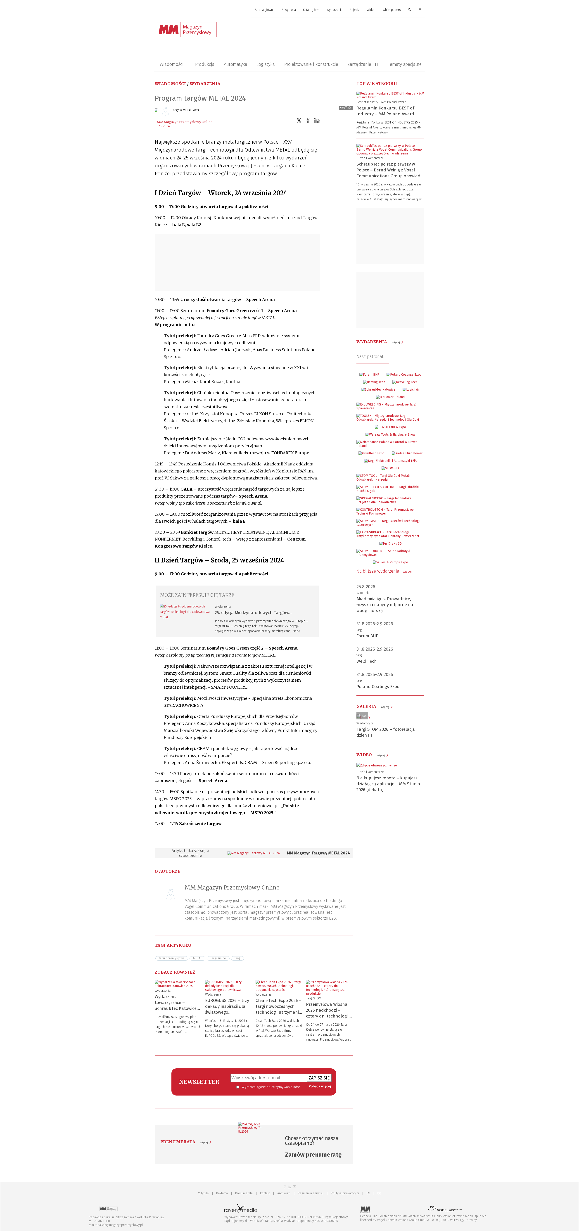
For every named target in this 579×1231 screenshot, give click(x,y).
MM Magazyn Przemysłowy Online (184, 122)
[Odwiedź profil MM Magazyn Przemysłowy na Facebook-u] (284, 1187)
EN (368, 1193)
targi (359, 630)
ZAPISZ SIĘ (319, 1078)
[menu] (289, 10)
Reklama (222, 1193)
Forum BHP (367, 635)
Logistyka (265, 64)
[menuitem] (264, 10)
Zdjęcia (355, 10)
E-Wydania (289, 10)
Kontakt (265, 1193)
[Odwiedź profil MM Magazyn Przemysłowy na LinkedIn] (289, 1187)
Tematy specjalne (405, 64)
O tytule (203, 1193)
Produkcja (204, 64)
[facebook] (308, 120)
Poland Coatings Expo (377, 686)
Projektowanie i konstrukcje (311, 64)
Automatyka (235, 64)
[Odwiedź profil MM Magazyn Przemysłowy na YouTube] (294, 1187)
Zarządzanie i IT (363, 64)
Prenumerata (244, 1193)
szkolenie (363, 593)
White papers (392, 10)
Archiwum (283, 1193)
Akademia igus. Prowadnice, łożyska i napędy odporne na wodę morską (384, 604)
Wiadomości (171, 64)
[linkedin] (317, 120)
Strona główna (264, 10)
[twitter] (299, 120)
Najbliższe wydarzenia (384, 571)
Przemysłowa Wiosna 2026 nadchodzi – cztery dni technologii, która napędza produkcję (328, 1016)
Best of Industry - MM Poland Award (381, 102)
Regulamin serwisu (310, 1193)
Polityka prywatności (345, 1193)
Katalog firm (311, 10)
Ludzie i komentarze (370, 158)
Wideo (371, 10)
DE (379, 1193)
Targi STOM (313, 998)
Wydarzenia (334, 10)
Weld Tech (366, 661)
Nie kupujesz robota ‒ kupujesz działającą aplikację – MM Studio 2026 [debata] (388, 783)
